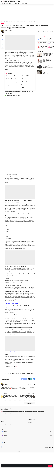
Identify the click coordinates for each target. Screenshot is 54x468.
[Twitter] (50, 447)
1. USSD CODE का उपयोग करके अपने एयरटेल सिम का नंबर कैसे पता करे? (13, 83)
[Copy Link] (45, 31)
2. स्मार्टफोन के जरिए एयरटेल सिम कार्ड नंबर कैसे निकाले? (13, 86)
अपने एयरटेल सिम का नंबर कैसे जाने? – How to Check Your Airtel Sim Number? (12, 79)
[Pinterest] (42, 43)
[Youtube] (42, 47)
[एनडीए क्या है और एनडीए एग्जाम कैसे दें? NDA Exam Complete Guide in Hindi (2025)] (39, 55)
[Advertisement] (27, 12)
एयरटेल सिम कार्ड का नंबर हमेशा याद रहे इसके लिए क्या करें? (26, 85)
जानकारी (28, 360)
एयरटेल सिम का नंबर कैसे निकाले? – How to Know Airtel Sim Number (12, 76)
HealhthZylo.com (31, 418)
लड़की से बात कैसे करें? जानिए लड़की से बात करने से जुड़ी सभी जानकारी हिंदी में (47, 60)
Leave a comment (30, 403)
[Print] (47, 31)
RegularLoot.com (31, 419)
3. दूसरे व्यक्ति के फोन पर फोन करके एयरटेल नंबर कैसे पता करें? (27, 76)
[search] (47, 1)
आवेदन (44, 73)
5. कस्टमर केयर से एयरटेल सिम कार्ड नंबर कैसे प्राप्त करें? (27, 82)
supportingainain (4, 387)
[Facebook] (42, 39)
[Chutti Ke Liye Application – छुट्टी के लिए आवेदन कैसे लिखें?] (39, 72)
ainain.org (30, 422)
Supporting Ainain (11, 1)
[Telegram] (27, 443)
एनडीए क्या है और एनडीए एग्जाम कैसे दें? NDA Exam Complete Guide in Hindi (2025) (48, 54)
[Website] (31, 384)
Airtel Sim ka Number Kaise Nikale (16, 373)
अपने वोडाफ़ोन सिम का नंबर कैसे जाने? (12, 303)
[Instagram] (27, 435)
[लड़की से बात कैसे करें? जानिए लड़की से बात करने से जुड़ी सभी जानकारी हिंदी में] (39, 61)
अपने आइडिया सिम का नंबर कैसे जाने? (12, 351)
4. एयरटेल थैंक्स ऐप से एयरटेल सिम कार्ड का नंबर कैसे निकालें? (27, 79)
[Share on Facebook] (42, 31)
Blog (4, 21)
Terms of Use (21, 465)
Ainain (6, 30)
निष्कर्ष (24, 87)
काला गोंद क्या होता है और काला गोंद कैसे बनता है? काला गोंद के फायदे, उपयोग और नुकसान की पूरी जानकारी (48, 66)
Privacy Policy (15, 465)
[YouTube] (34, 384)
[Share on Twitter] (43, 31)
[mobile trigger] (2, 1)
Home (2, 21)
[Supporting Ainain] (3, 447)
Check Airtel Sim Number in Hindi (28, 373)
